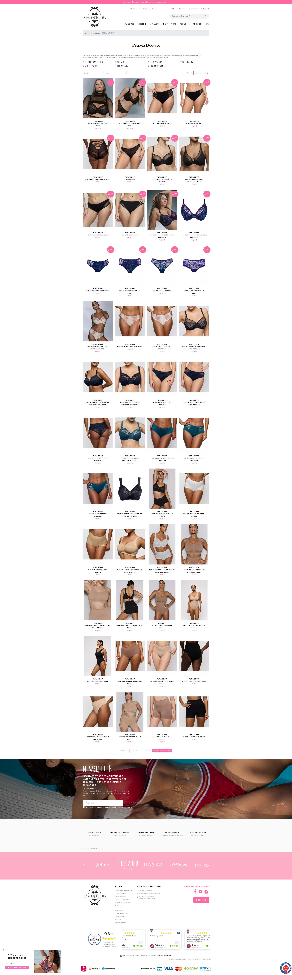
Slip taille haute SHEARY (98, 235)
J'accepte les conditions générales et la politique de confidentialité (109, 807)
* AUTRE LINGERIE (90, 66)
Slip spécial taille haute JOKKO (98, 179)
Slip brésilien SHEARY (130, 235)
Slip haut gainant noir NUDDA (194, 681)
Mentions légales (120, 896)
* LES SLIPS (120, 62)
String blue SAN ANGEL (162, 291)
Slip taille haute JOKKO (162, 123)
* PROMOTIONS (121, 66)
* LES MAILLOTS (186, 62)
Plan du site (118, 919)
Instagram (206, 892)
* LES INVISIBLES (155, 62)
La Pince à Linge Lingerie (123, 899)
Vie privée (98, 849)
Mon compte (119, 911)
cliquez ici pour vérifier (164, 956)
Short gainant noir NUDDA (194, 737)
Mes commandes (120, 922)
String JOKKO (130, 179)
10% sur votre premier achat (17, 956)
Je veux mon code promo (17, 967)
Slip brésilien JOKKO (194, 123)
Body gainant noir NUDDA (97, 681)
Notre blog (201, 900)
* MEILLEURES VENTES (157, 66)
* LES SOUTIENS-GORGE (93, 62)
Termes (103, 849)
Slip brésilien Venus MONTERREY (130, 347)
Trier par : (190, 73)
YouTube (200, 892)
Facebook (195, 891)
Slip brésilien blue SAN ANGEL (98, 291)
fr (172, 9)
